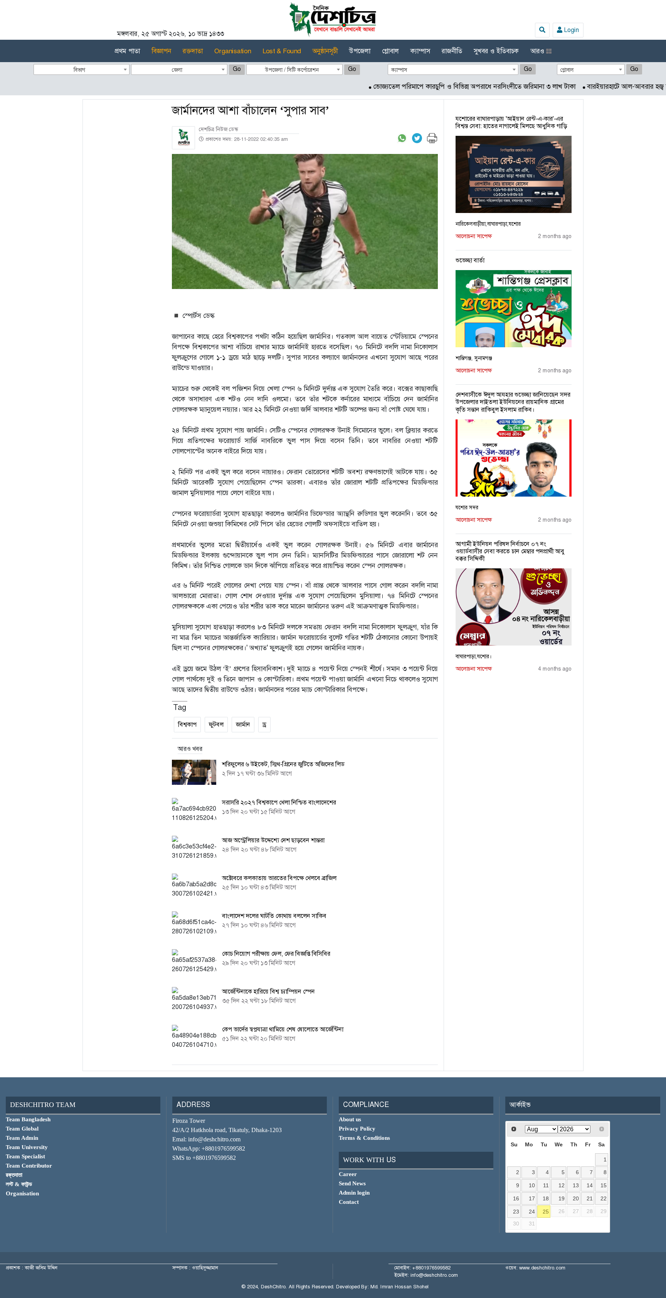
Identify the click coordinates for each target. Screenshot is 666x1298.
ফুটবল (216, 724)
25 (546, 1211)
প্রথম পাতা (127, 51)
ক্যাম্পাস (420, 51)
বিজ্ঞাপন (161, 51)
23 (516, 1211)
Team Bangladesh (28, 1119)
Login (570, 30)
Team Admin (22, 1138)
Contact (349, 1202)
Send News (352, 1183)
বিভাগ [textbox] (79, 69)
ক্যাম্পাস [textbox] (399, 69)
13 (576, 1185)
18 (546, 1198)
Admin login (354, 1193)
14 (590, 1185)
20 (576, 1198)
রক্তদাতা (193, 51)
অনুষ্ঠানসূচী (325, 51)
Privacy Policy (357, 1129)
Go (237, 69)
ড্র (264, 724)
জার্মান (243, 724)
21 (590, 1198)
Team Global (22, 1129)
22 (603, 1198)
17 (532, 1198)
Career (348, 1174)
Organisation (232, 51)
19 (561, 1198)
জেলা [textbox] (177, 69)
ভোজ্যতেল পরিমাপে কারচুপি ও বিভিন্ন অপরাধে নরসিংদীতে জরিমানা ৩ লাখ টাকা (440, 86)
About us (350, 1119)
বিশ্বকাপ (187, 724)
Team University (27, 1147)
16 (516, 1198)
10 (532, 1185)
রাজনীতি (452, 51)
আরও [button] (538, 51)
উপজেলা (359, 51)
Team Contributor (29, 1166)
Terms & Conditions (364, 1138)
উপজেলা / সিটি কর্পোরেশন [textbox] (292, 69)
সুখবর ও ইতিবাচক (496, 51)
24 (532, 1211)
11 (546, 1185)
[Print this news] (432, 138)
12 (561, 1185)
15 (603, 1185)
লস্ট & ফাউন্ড (19, 1184)
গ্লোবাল (390, 51)
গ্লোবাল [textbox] (567, 69)
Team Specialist (25, 1156)
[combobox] (82, 69)
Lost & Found (281, 51)
